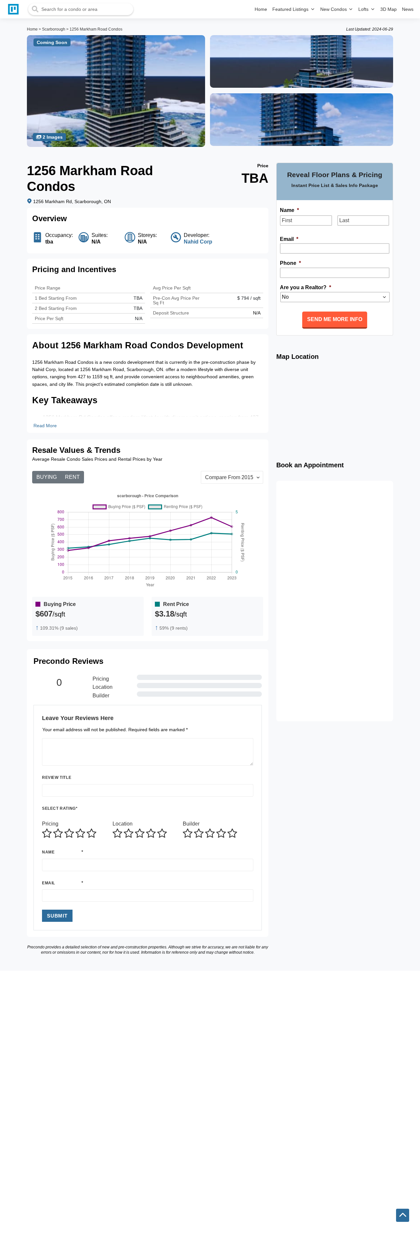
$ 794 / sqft (249, 298)
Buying (46, 477)
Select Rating (59, 808)
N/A (138, 318)
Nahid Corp (198, 242)
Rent (72, 477)
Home (32, 29)
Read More (45, 425)
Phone (290, 263)
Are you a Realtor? (305, 287)
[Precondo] (15, 9)
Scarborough (53, 29)
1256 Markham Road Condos (96, 29)
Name (48, 852)
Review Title (56, 777)
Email (48, 883)
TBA (138, 308)
